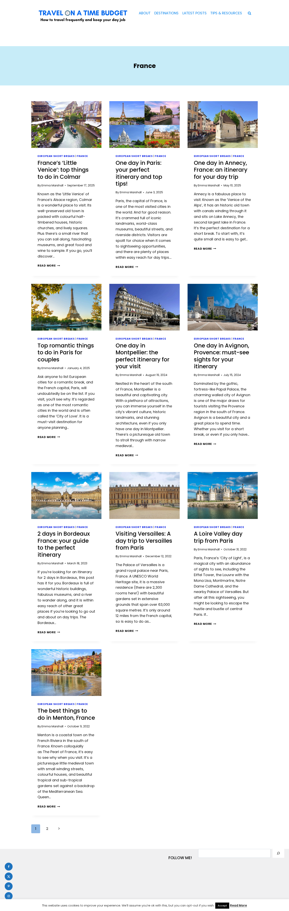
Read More (49, 266)
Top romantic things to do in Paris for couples (66, 352)
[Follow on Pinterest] (9, 886)
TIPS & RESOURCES (226, 13)
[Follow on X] (9, 876)
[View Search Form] (249, 13)
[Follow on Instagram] (9, 896)
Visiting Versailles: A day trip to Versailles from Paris (144, 541)
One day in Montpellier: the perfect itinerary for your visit (142, 356)
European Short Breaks (56, 156)
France (82, 156)
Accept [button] (222, 905)
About (145, 13)
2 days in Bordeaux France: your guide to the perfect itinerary (64, 544)
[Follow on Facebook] (9, 867)
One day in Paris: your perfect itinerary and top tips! (139, 173)
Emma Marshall (52, 185)
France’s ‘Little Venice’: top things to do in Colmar (63, 170)
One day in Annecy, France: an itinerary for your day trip (220, 170)
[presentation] (66, 124)
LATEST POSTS (194, 13)
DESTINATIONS (166, 13)
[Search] (278, 853)
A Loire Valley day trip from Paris (218, 537)
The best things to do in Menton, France (66, 714)
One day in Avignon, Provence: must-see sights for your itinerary (221, 356)
